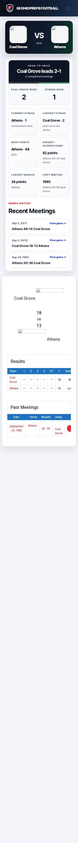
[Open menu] (69, 8)
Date (16, 417)
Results (46, 417)
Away (58, 417)
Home (33, 417)
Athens (14, 388)
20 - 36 (46, 428)
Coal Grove (58, 431)
